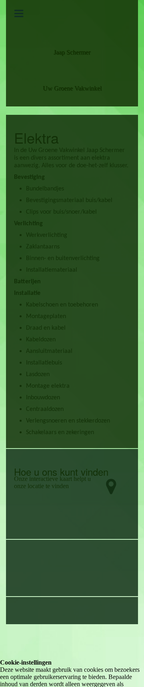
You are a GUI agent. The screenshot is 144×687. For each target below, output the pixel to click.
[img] (72, 18)
